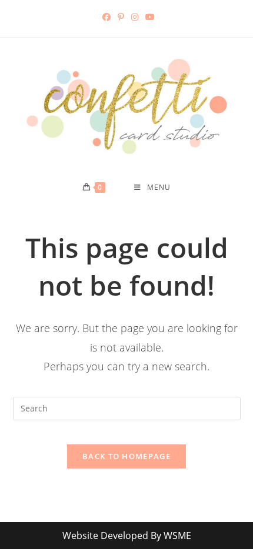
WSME (177, 535)
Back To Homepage (126, 456)
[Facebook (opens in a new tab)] (106, 17)
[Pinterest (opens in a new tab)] (121, 17)
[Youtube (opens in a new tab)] (148, 17)
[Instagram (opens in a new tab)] (135, 17)
